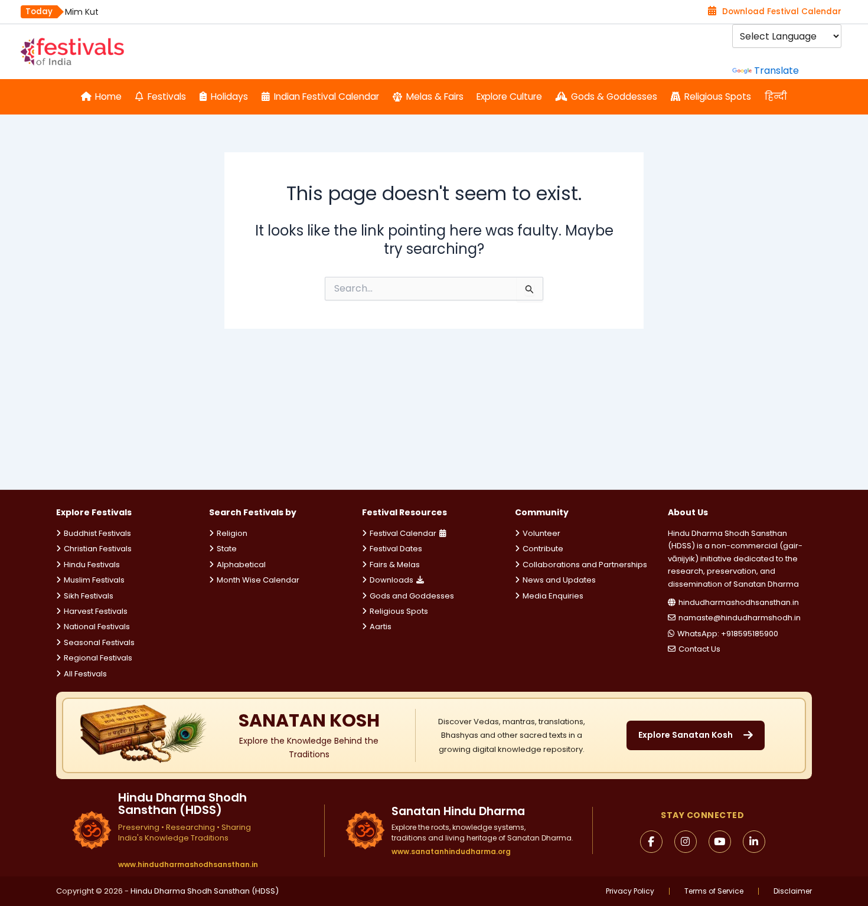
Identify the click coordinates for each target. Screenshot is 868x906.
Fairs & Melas (395, 564)
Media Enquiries (553, 595)
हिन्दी (776, 96)
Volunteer (541, 533)
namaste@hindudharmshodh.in (739, 617)
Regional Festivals (98, 657)
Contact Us (699, 649)
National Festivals (97, 626)
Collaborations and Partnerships (585, 564)
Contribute (543, 548)
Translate (776, 70)
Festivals (167, 96)
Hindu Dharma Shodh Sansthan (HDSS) (204, 891)
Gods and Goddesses (412, 595)
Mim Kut (82, 12)
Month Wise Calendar (258, 580)
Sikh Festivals (88, 595)
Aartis (380, 626)
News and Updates (559, 580)
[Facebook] (651, 841)
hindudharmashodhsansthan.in (738, 602)
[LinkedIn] (754, 841)
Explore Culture (509, 96)
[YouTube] (720, 841)
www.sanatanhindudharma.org (451, 851)
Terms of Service (713, 891)
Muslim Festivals (94, 580)
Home (108, 96)
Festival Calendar (403, 533)
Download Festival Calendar (781, 11)
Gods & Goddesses (614, 96)
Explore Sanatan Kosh (685, 735)
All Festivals (85, 673)
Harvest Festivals (96, 611)
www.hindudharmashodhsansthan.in (188, 864)
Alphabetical (241, 564)
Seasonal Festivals (99, 642)
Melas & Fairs (435, 96)
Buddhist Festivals (97, 533)
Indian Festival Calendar (326, 96)
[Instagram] (685, 841)
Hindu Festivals (92, 564)
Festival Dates (396, 548)
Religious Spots (717, 96)
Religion (232, 533)
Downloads (391, 580)
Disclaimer (793, 891)
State (227, 548)
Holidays (229, 96)
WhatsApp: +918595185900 (727, 633)
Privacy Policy (630, 891)
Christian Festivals (98, 548)
